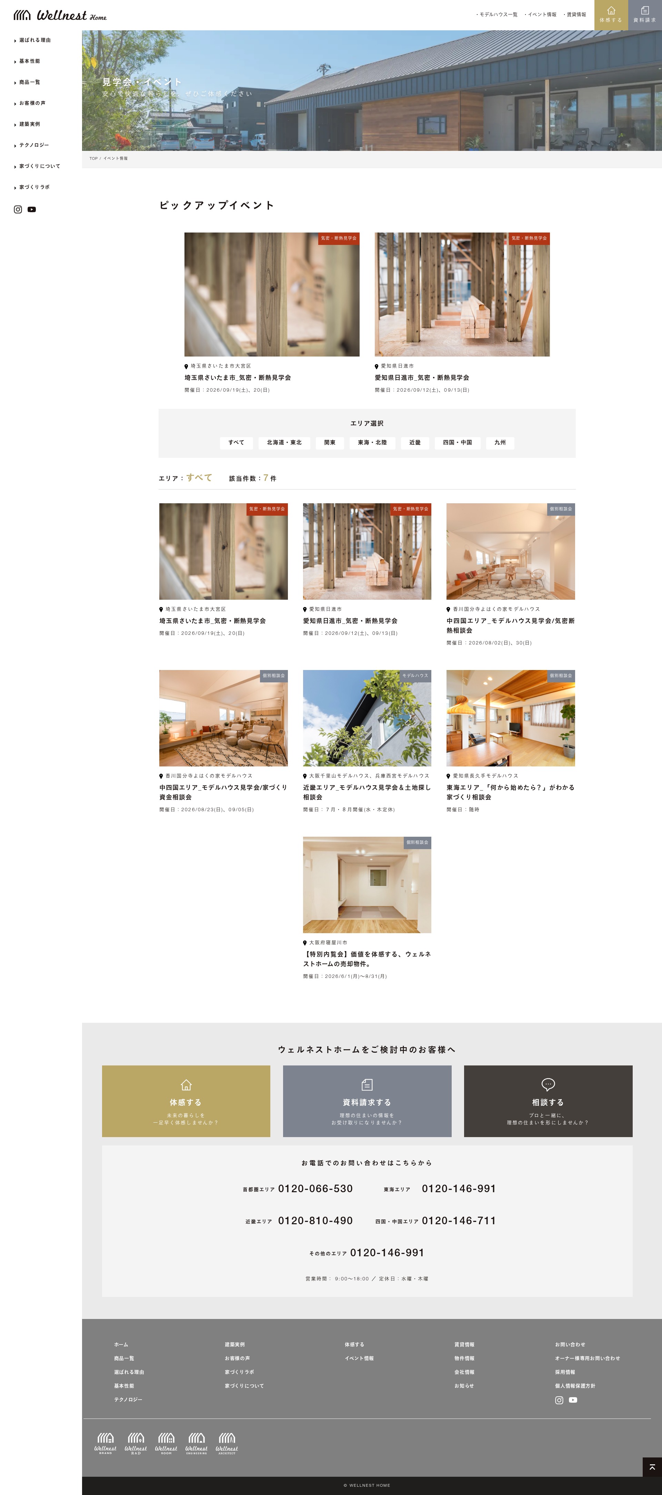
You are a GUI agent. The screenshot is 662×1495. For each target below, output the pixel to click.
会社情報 (464, 1372)
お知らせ (464, 1386)
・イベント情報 (539, 15)
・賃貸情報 (574, 15)
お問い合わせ (570, 1345)
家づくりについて (244, 1386)
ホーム (121, 1345)
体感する (611, 20)
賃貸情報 (464, 1345)
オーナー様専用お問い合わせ (587, 1359)
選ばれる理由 (129, 1372)
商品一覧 (124, 1359)
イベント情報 (115, 159)
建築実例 (235, 1345)
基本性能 (124, 1386)
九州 (500, 443)
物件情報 (464, 1359)
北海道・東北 (284, 443)
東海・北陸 (372, 443)
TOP (94, 159)
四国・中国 (457, 443)
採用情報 (565, 1372)
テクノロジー (128, 1400)
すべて (236, 443)
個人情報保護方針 (575, 1386)
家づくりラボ (239, 1372)
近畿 (415, 443)
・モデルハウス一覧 (496, 15)
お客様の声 (237, 1359)
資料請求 (645, 20)
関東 (330, 443)
